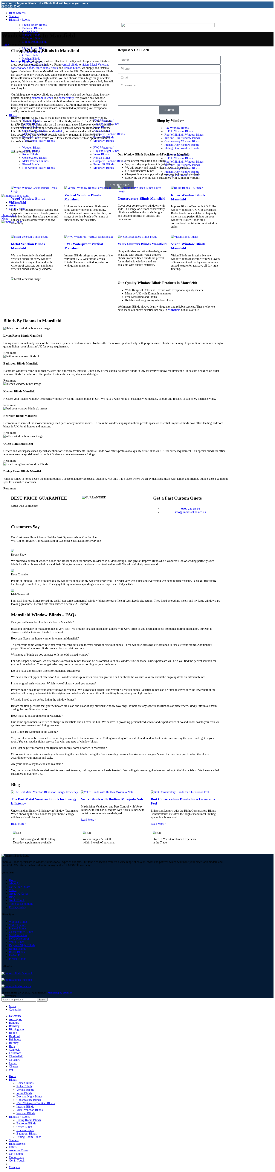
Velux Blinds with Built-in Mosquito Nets (112, 799)
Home (5, 44)
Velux (54, 67)
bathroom (37, 97)
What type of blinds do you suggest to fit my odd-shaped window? (50, 654)
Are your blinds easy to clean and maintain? (37, 764)
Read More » (19, 823)
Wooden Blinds (18, 921)
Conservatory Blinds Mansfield (141, 198)
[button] (66, 45)
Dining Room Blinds (34, 41)
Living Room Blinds (34, 24)
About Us (15, 883)
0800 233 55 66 (10, 6)
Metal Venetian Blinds (29, 1109)
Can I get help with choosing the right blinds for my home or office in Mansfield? (59, 747)
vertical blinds (69, 64)
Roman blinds (72, 67)
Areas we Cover (18, 893)
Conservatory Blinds (21, 931)
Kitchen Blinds (31, 35)
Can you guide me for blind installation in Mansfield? (42, 622)
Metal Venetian (99, 64)
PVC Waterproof (19, 938)
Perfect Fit (15, 955)
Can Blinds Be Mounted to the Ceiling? (34, 731)
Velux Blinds (16, 941)
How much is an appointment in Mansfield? (37, 715)
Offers (12, 890)
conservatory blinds (22, 67)
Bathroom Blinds (32, 38)
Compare (14, 1167)
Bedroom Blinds (32, 28)
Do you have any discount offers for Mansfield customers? (45, 670)
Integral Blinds (17, 928)
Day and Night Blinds (22, 945)
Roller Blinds (17, 952)
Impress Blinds (20, 61)
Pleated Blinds (17, 958)
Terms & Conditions (21, 903)
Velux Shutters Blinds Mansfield (142, 244)
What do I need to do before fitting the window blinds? (43, 699)
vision (85, 64)
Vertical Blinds (17, 925)
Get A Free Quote (19, 886)
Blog (12, 897)
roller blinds (43, 67)
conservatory (66, 97)
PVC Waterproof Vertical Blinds (35, 1103)
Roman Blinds (17, 948)
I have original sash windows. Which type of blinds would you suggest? (53, 683)
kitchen (48, 97)
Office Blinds (30, 31)
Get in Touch (17, 900)
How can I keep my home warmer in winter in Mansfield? (45, 638)
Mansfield (57, 131)
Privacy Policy (17, 907)
